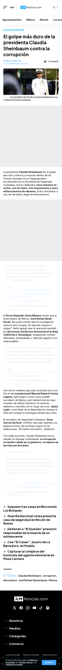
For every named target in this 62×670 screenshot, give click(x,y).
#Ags (10, 297)
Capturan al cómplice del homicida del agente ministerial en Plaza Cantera (28, 555)
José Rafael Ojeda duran (32, 580)
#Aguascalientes (39, 293)
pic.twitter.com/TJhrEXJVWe (26, 375)
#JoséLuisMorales (18, 293)
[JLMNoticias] (31, 7)
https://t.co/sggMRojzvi (22, 290)
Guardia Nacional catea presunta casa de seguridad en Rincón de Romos (29, 519)
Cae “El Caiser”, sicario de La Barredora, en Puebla (26, 544)
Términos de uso (25, 662)
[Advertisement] (31, 136)
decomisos (10, 580)
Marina (53, 580)
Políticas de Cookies (14, 665)
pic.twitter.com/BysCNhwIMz (25, 300)
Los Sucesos (13, 30)
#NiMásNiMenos (24, 297)
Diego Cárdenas (12, 60)
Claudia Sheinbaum (29, 575)
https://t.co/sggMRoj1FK (22, 371)
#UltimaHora (15, 266)
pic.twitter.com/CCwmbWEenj (28, 486)
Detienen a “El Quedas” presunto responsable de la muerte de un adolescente (30, 532)
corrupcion (49, 575)
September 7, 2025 (18, 308)
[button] (49, 662)
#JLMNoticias (45, 290)
